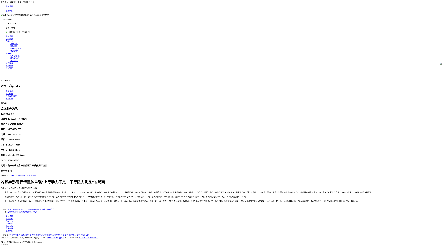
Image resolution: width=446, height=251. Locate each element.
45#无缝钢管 (46, 235)
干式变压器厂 (14, 235)
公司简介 (9, 39)
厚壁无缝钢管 (35, 235)
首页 (12, 176)
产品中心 (9, 41)
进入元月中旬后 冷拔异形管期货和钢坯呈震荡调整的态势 (30, 209)
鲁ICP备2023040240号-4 (88, 238)
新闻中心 (9, 53)
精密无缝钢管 (74, 235)
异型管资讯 (15, 56)
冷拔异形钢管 (15, 49)
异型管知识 (15, 58)
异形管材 (14, 44)
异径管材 (14, 51)
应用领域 (9, 66)
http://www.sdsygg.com (55, 238)
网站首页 (9, 6)
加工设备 (9, 63)
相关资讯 (14, 61)
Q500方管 (85, 235)
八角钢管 (64, 235)
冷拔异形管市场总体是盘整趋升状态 (22, 212)
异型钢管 (14, 46)
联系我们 (9, 11)
